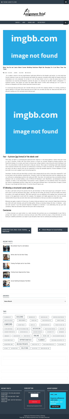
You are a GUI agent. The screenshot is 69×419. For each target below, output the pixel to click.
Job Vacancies (61, 331)
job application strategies (50, 328)
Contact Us (27, 415)
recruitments (22, 344)
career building (44, 317)
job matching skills (24, 331)
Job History (61, 328)
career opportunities (46, 320)
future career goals (8, 328)
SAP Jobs (6, 348)
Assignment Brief (37, 406)
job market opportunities (9, 331)
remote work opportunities (48, 344)
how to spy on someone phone (23, 328)
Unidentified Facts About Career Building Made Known (15, 230)
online (36, 335)
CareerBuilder (32, 317)
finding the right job (59, 324)
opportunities (25, 339)
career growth (22, 320)
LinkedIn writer (16, 335)
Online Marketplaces (8, 340)
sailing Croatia (61, 344)
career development (8, 320)
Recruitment (41, 22)
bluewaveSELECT (7, 317)
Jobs (23, 22)
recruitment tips (35, 344)
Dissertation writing (45, 324)
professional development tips (57, 340)
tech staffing (34, 348)
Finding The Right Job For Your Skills (20, 263)
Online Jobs (31, 22)
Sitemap (43, 415)
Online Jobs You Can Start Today (19, 254)
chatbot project (21, 324)
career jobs (34, 320)
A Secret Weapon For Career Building (52, 229)
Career (17, 22)
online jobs (46, 336)
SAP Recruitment (14, 348)
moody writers (27, 335)
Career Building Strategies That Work (20, 281)
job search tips (50, 331)
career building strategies (58, 317)
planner (41, 340)
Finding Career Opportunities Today (20, 272)
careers (15, 72)
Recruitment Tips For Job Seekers (20, 246)
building (10, 72)
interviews (37, 329)
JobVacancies (6, 335)
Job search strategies (37, 331)
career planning (60, 320)
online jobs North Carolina (58, 335)
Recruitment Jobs (8, 344)
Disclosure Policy (35, 415)
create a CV (33, 324)
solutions (21, 72)
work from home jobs (45, 348)
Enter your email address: (34, 392)
